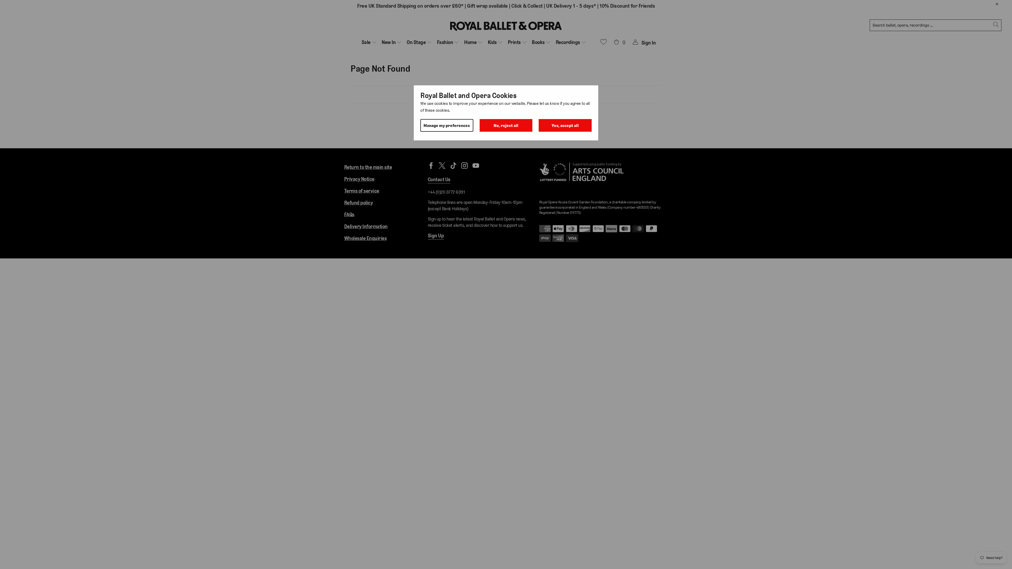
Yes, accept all (565, 125)
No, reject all (506, 125)
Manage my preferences (447, 125)
